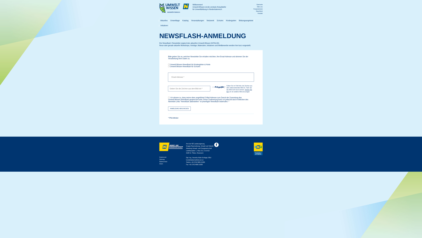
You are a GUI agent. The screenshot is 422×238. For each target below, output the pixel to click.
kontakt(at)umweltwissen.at (194, 160)
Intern (161, 164)
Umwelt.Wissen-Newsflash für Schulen (185, 66)
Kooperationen (258, 9)
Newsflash (259, 11)
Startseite (259, 4)
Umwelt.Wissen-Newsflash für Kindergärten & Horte (190, 64)
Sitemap (162, 159)
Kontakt (260, 13)
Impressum (162, 157)
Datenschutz (163, 161)
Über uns (260, 7)
